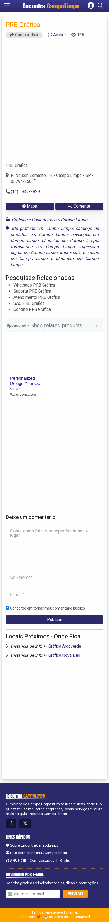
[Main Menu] (7, 6)
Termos (37, 912)
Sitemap (72, 912)
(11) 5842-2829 (25, 191)
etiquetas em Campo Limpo (70, 240)
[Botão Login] (91, 6)
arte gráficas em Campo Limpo (42, 228)
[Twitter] (25, 823)
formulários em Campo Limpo (43, 246)
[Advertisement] (54, 102)
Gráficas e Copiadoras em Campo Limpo (49, 219)
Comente (82, 206)
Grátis (65, 860)
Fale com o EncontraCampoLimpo (38, 853)
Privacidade (54, 912)
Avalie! (59, 34)
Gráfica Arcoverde (64, 646)
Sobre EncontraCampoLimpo (34, 845)
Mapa (32, 206)
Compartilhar (26, 34)
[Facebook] (11, 823)
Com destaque (42, 860)
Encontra (51, 6)
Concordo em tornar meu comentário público (47, 608)
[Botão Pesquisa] (101, 6)
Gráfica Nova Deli (64, 655)
